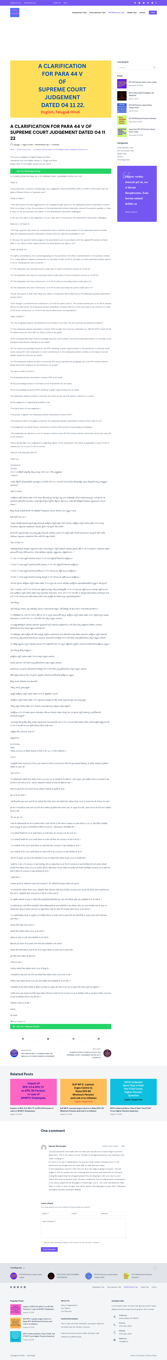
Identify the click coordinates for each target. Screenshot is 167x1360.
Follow (153, 12)
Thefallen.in (123, 1341)
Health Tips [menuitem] (57, 3)
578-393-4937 (125, 1326)
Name (46, 1213)
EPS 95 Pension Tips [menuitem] (45, 3)
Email (74, 1213)
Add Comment (49, 1221)
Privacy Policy (151, 1355)
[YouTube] (152, 3)
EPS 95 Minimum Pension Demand (142, 118)
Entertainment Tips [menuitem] (30, 3)
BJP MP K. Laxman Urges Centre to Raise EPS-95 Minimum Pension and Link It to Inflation (37, 1321)
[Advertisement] (83, 36)
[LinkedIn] (98, 1039)
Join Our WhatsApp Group (28, 171)
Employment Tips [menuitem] (15, 3)
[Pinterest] (148, 3)
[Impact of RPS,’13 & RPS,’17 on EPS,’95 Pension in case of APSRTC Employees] (33, 1092)
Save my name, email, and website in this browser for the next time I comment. (72, 1242)
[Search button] (154, 67)
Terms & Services (137, 1355)
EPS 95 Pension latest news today (143, 82)
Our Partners (66, 1311)
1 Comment (55, 145)
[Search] (156, 3)
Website (104, 1213)
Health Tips (122, 153)
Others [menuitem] (65, 3)
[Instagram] (143, 3)
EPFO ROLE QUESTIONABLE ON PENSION (68, 1276)
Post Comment (49, 1249)
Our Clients (65, 1308)
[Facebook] (135, 3)
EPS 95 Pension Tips (42, 145)
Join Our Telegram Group (27, 1026)
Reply (123, 1146)
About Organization (69, 1305)
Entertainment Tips (125, 147)
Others (120, 156)
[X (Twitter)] (139, 3)
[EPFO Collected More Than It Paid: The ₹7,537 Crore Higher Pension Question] (133, 1092)
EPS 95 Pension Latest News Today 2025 (106, 1276)
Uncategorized (123, 160)
